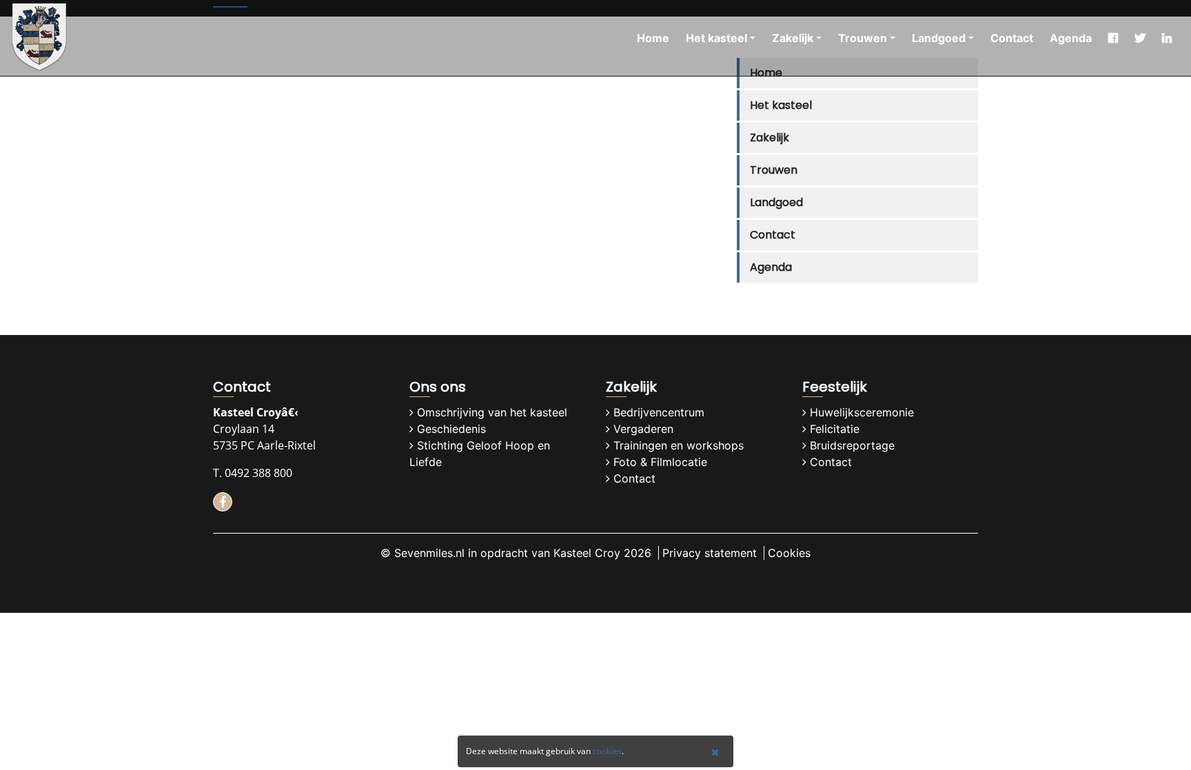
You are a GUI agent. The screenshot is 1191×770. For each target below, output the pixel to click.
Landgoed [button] (939, 38)
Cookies (789, 553)
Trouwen (773, 170)
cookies (607, 751)
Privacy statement (709, 553)
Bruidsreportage (852, 445)
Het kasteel (781, 105)
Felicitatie (834, 429)
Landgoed (776, 202)
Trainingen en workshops (678, 445)
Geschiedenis (451, 429)
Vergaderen (643, 429)
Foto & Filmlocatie (660, 462)
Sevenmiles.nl (429, 553)
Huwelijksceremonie (862, 412)
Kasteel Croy (586, 553)
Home (653, 38)
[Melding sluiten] (715, 751)
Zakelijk (769, 137)
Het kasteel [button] (716, 38)
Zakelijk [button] (792, 38)
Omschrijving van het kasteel (492, 412)
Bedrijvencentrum (658, 412)
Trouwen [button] (862, 38)
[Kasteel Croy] (39, 38)
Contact (1011, 38)
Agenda (1071, 38)
